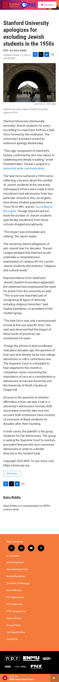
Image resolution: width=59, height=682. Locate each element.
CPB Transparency (16, 611)
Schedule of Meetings (18, 583)
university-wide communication (23, 168)
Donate (48, 4)
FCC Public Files (14, 604)
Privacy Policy (14, 625)
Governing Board (15, 562)
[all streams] (54, 678)
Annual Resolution (16, 576)
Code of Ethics (14, 618)
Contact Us (12, 639)
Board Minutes (14, 590)
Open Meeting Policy (17, 569)
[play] (5, 678)
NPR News (12, 473)
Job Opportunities (16, 632)
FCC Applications (15, 597)
